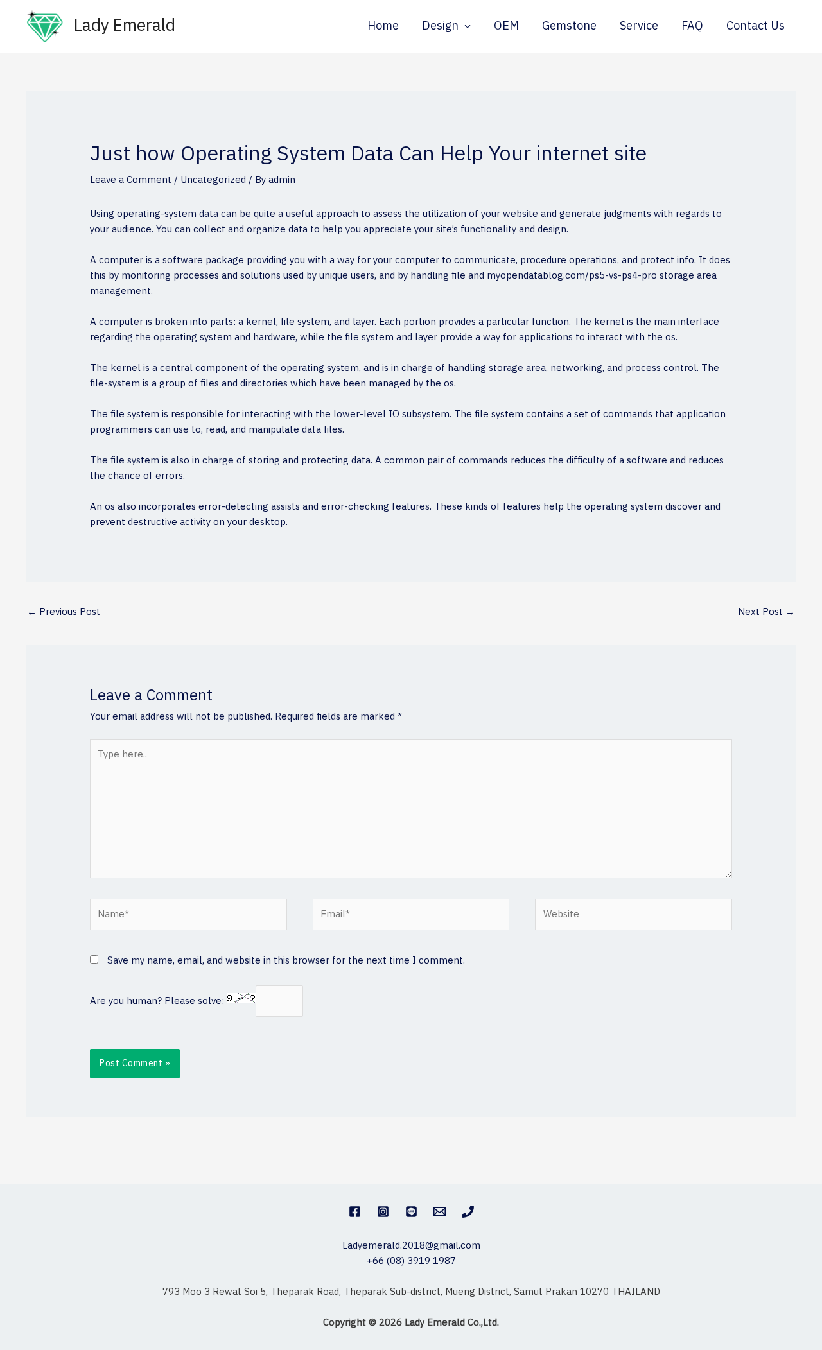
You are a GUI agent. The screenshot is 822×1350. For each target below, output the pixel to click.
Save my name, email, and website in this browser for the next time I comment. (286, 961)
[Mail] (439, 1212)
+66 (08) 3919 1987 (411, 1261)
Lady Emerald (124, 26)
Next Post (766, 612)
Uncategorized (213, 180)
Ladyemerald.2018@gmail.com (411, 1246)
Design (440, 26)
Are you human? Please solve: (158, 1001)
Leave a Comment (130, 180)
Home (383, 26)
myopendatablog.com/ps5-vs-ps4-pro (572, 276)
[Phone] (468, 1212)
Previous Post (63, 612)
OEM (506, 26)
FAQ (692, 26)
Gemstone (569, 26)
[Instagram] (383, 1212)
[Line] (411, 1212)
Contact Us (755, 26)
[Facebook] (355, 1212)
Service (639, 26)
